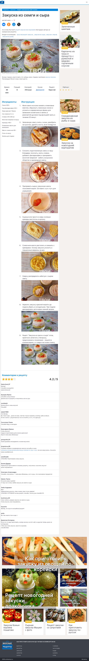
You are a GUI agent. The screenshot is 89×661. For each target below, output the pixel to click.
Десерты (19, 648)
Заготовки (56, 648)
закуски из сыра (39, 34)
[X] (19, 24)
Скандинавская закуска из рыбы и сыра (69, 118)
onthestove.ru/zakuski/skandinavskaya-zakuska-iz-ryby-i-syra (19, 450)
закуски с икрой (51, 34)
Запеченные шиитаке (68, 27)
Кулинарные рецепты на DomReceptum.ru (7, 645)
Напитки (19, 653)
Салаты (55, 653)
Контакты (84, 659)
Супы (54, 655)
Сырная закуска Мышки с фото (33, 627)
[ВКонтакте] (3, 24)
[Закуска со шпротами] (55, 615)
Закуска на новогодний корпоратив (67, 145)
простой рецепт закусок (25, 34)
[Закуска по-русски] (77, 615)
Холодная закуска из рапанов (73, 582)
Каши (54, 650)
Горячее (55, 646)
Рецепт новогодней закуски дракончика (29, 601)
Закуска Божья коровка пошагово (11, 627)
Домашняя (40, 90)
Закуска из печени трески (71, 602)
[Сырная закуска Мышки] (33, 615)
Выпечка (19, 646)
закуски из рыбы (8, 36)
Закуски (19, 650)
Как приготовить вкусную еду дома (2, 2)
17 (14, 20)
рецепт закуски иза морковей (25, 30)
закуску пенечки (51, 77)
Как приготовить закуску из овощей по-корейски (45, 564)
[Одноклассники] (8, 24)
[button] (86, 2)
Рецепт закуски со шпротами (55, 626)
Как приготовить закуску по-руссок (75, 629)
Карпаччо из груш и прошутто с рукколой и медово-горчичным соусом (68, 58)
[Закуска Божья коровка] (12, 615)
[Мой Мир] (13, 24)
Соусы (19, 655)
